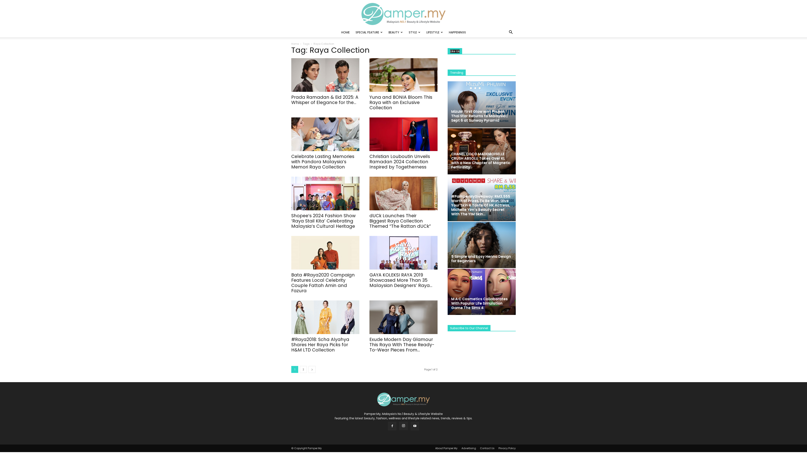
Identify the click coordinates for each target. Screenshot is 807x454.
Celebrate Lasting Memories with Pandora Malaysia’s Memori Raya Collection (322, 161)
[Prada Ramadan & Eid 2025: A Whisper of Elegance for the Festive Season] (325, 75)
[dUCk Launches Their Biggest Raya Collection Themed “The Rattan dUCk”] (403, 193)
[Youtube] (415, 426)
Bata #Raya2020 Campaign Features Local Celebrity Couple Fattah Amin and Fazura (323, 283)
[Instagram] (403, 426)
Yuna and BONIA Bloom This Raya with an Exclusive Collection (400, 102)
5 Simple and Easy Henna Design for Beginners (481, 258)
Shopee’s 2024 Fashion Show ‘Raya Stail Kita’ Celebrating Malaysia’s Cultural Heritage (323, 221)
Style (413, 32)
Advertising (469, 448)
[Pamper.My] (403, 14)
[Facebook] (392, 426)
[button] (511, 33)
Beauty (394, 32)
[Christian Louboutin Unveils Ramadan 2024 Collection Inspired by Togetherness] (403, 134)
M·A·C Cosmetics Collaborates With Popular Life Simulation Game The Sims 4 (479, 303)
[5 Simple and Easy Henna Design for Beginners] (482, 245)
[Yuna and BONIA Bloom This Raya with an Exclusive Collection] (403, 75)
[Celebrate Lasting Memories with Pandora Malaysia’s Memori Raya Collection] (325, 134)
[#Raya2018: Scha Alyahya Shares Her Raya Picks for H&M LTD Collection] (325, 317)
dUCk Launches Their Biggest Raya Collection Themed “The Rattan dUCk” (400, 221)
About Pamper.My (446, 448)
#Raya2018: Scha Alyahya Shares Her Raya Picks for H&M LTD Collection (320, 344)
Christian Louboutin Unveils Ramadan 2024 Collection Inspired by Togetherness (399, 161)
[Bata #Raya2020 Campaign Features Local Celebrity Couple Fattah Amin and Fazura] (325, 253)
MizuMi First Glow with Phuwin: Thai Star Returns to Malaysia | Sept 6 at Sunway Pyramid (479, 116)
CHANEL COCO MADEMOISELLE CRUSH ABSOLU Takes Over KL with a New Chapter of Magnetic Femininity (480, 160)
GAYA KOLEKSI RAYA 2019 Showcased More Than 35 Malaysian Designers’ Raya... (400, 280)
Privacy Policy (507, 448)
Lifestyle (432, 32)
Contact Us (487, 448)
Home (345, 32)
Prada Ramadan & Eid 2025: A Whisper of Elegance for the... (324, 99)
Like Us (455, 51)
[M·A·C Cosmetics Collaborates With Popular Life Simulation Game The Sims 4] (482, 292)
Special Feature (367, 32)
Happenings (457, 32)
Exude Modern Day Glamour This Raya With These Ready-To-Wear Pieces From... (401, 344)
